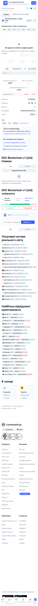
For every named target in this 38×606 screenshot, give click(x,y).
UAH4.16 (15, 349)
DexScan (5, 475)
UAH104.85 (19, 339)
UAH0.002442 (18, 374)
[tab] (26, 68)
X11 (9, 123)
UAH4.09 (11, 336)
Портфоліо (5, 493)
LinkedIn (22, 543)
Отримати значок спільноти (14, 149)
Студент (5, 449)
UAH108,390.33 (17, 327)
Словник (5, 543)
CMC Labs (5, 457)
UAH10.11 (14, 346)
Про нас (22, 449)
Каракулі (5, 505)
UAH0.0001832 (15, 355)
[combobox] (19, 73)
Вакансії (22, 490)
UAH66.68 (13, 324)
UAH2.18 (14, 314)
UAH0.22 (15, 365)
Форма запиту (7, 528)
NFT (3, 490)
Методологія (23, 486)
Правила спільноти (26, 479)
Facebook (22, 536)
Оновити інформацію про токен (15, 142)
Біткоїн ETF (6, 468)
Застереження (24, 482)
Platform (15, 123)
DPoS (4, 123)
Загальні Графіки (8, 486)
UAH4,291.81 (15, 330)
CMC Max (5, 460)
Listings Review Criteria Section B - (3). (16, 134)
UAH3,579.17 (17, 343)
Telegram (22, 528)
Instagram (22, 532)
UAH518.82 (15, 352)
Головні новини (7, 464)
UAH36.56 (13, 358)
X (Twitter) (22, 521)
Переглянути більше (29, 199)
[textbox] (21, 216)
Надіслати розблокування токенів (16, 146)
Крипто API (6, 471)
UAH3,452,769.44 (17, 320)
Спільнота (22, 524)
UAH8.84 (14, 368)
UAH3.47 (14, 371)
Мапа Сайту (6, 508)
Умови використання (26, 453)
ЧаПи (3, 539)
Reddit (21, 539)
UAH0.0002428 (17, 362)
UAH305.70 (13, 317)
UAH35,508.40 (15, 333)
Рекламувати (6, 453)
